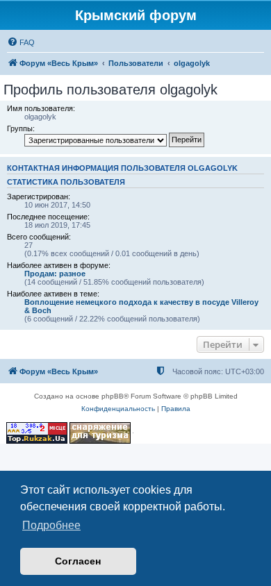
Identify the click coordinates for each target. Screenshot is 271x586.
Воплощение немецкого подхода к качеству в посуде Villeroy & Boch (141, 306)
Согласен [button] (78, 561)
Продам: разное (54, 273)
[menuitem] (21, 42)
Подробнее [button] (51, 525)
